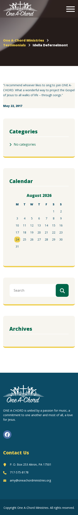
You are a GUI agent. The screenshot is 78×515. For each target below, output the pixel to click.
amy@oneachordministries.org (30, 480)
